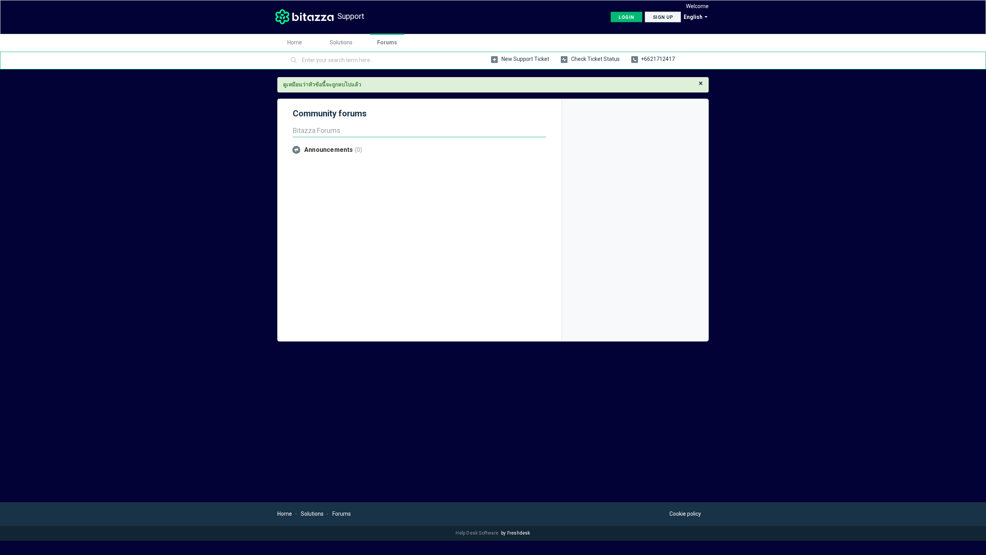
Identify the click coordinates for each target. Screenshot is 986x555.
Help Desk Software (478, 533)
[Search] (294, 60)
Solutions (341, 42)
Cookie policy (685, 514)
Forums (387, 42)
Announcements (332, 149)
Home (294, 42)
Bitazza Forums (316, 130)
